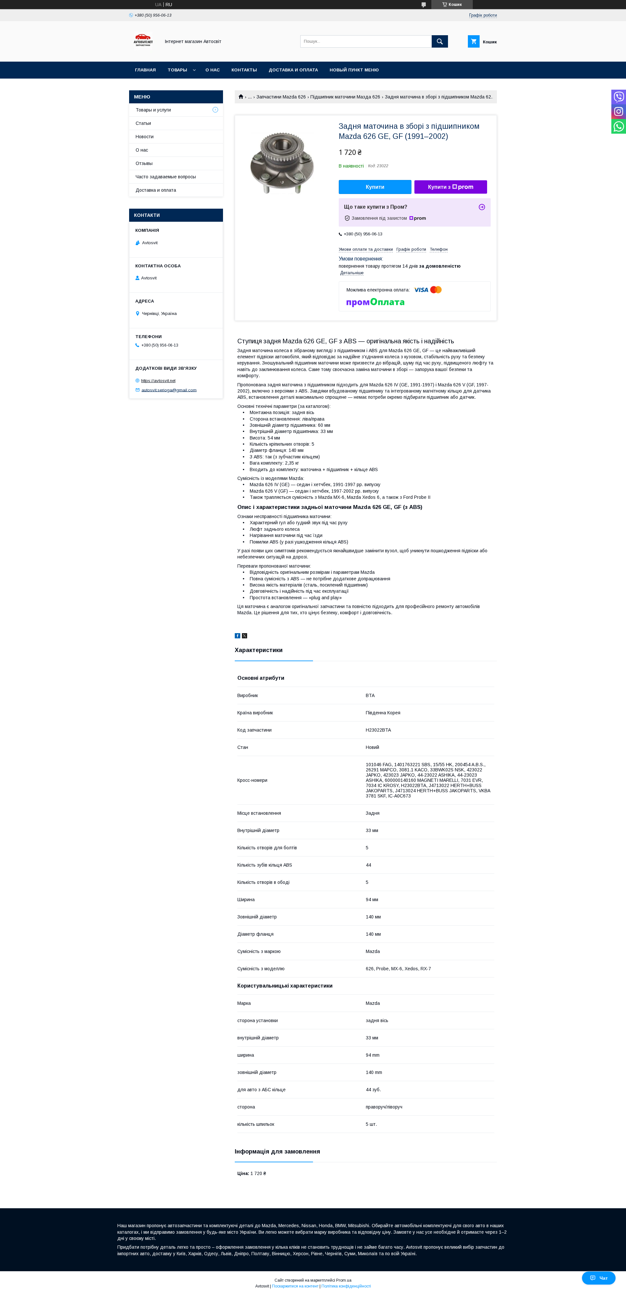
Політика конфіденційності (346, 1286)
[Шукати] (440, 41)
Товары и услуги (153, 109)
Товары (177, 69)
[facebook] (237, 636)
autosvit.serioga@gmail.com (169, 389)
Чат (604, 1278)
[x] (244, 636)
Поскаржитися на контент (295, 1286)
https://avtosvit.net (158, 380)
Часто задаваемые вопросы (166, 176)
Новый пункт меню (354, 69)
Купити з (439, 187)
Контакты (244, 69)
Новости (145, 136)
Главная (145, 69)
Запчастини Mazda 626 (281, 96)
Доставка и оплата (293, 69)
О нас (212, 69)
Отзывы (144, 163)
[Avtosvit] (143, 53)
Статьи (143, 123)
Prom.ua (343, 1280)
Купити (375, 187)
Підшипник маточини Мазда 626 (345, 96)
